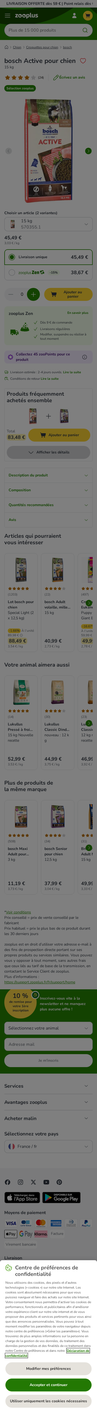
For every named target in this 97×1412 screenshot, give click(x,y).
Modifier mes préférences (48, 1368)
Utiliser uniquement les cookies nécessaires (48, 1401)
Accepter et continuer (48, 1384)
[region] (48, 1336)
